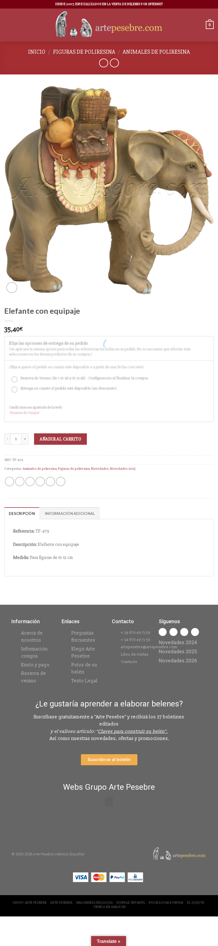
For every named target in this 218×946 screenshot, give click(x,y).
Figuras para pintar (166, 903)
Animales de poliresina (156, 51)
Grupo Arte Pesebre (29, 903)
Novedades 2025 (123, 468)
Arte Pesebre (61, 903)
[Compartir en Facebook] (19, 481)
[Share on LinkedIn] (60, 481)
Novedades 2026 (178, 661)
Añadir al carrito (60, 439)
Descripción (22, 513)
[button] (109, 801)
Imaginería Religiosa (94, 903)
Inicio (36, 51)
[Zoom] (11, 287)
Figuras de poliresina (84, 51)
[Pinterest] (195, 632)
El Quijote (195, 903)
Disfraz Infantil (130, 903)
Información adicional (70, 513)
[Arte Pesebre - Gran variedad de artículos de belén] (109, 25)
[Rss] (184, 632)
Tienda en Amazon (110, 907)
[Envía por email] (40, 481)
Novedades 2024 (178, 642)
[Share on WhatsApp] (9, 481)
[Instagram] (173, 632)
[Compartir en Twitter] (30, 481)
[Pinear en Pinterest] (50, 481)
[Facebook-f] (163, 632)
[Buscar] (199, 24)
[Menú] (7, 25)
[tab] (21, 513)
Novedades (100, 468)
